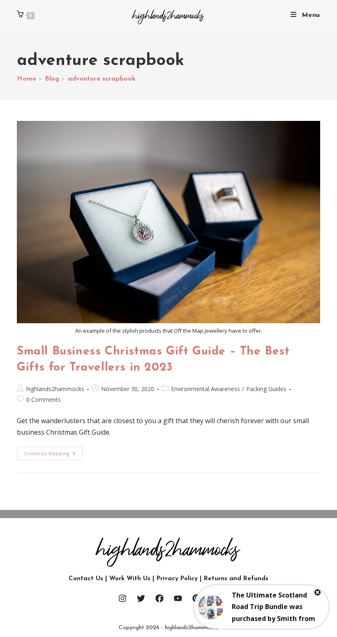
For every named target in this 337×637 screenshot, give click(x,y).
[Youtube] (178, 598)
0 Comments (43, 399)
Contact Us (86, 579)
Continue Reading (53, 451)
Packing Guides (266, 389)
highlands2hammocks (55, 389)
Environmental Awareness (205, 389)
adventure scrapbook (102, 79)
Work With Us (129, 579)
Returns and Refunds (236, 579)
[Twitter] (141, 598)
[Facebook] (159, 598)
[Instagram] (122, 598)
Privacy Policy (177, 579)
